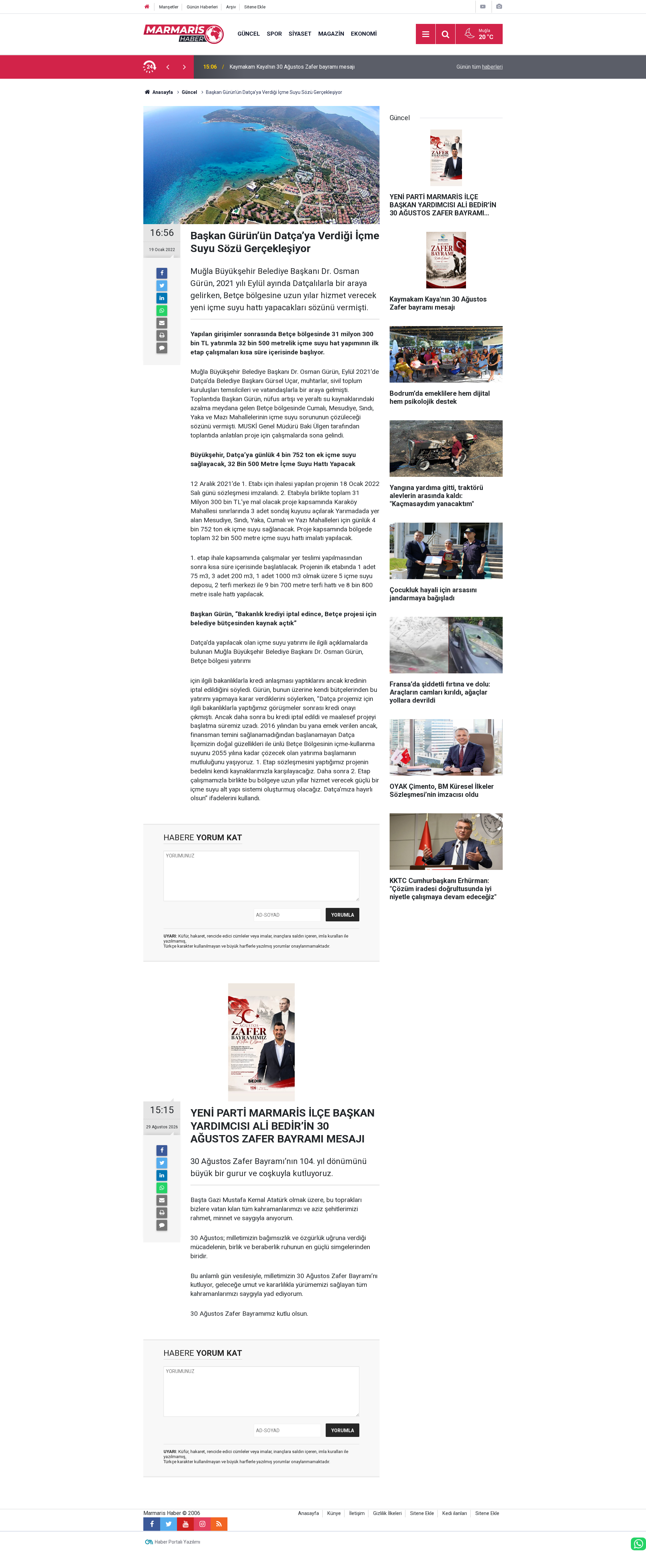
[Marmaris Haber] (183, 33)
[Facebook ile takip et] (151, 1524)
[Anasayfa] (147, 6)
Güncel (249, 33)
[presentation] (167, 67)
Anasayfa (308, 1513)
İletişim (357, 1513)
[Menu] (426, 34)
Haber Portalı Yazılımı (177, 1542)
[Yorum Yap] (161, 348)
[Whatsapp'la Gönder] (161, 310)
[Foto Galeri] (499, 6)
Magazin (331, 33)
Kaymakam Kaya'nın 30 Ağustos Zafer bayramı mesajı (292, 66)
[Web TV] (483, 6)
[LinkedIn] (161, 298)
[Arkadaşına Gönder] (161, 323)
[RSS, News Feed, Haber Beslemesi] (219, 1524)
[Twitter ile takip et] (168, 1524)
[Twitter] (161, 285)
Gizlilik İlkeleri (387, 1513)
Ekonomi (364, 33)
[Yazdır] (161, 335)
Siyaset (300, 33)
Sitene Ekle (254, 6)
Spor (274, 33)
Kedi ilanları (454, 1513)
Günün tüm (480, 67)
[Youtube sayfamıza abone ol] (185, 1524)
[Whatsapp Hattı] (638, 1544)
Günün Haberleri (202, 6)
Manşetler (168, 6)
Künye (334, 1513)
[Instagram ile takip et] (202, 1524)
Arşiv (231, 6)
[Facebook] (161, 273)
